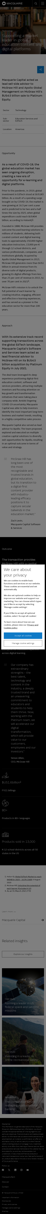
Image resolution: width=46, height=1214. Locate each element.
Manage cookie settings (23, 643)
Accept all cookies (23, 635)
